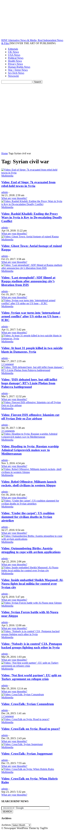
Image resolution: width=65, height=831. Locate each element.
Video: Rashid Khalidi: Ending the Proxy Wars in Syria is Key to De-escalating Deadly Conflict (31, 217)
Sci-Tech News (16, 72)
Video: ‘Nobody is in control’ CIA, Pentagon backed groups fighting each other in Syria (31, 645)
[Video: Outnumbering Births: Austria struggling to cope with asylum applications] (32, 539)
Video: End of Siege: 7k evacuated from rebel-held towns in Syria (28, 184)
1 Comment (7, 364)
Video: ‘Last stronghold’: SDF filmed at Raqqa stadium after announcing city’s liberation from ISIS (28, 281)
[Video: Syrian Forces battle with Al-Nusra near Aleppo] (31, 602)
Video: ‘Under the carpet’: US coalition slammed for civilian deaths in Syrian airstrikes (27, 516)
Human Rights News (19, 66)
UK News (13, 51)
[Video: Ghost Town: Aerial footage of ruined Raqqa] (30, 236)
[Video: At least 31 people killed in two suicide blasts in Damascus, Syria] (32, 338)
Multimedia (7, 175)
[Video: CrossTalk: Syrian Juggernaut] (22, 744)
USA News (14, 54)
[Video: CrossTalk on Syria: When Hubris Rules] (27, 769)
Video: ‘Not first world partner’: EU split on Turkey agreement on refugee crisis (31, 677)
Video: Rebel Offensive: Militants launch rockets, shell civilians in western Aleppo (28, 483)
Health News (15, 60)
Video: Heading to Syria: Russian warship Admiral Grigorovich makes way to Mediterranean (30, 450)
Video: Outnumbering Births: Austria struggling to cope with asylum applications (30, 550)
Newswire (13, 75)
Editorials (13, 48)
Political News (15, 57)
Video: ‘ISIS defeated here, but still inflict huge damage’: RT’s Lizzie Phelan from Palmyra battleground (29, 383)
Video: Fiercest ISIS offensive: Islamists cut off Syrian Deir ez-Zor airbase (30, 416)
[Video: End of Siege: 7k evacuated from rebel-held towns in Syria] (32, 172)
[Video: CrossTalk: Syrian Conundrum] (22, 694)
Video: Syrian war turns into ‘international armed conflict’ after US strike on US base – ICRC (31, 316)
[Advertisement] (32, 117)
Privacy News (15, 63)
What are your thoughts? (14, 198)
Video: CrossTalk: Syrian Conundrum (27, 704)
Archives (6, 825)
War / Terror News (18, 69)
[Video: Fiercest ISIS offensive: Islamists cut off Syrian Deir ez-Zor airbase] (32, 405)
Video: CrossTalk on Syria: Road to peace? (30, 729)
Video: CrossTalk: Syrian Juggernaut (26, 753)
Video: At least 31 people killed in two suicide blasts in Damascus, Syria (31, 349)
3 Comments (8, 430)
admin (4, 192)
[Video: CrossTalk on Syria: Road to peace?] (25, 719)
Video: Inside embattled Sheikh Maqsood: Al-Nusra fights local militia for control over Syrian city (32, 583)
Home (4, 153)
